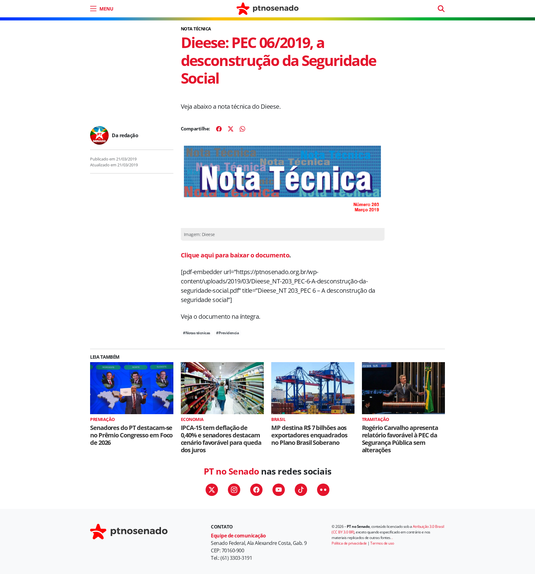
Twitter (212, 490)
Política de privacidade (349, 543)
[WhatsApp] (242, 129)
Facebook (256, 490)
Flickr (323, 490)
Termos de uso (382, 543)
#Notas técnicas (196, 332)
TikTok (301, 490)
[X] (230, 129)
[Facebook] (219, 129)
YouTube (278, 490)
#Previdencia (227, 332)
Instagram (234, 490)
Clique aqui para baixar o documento (235, 255)
